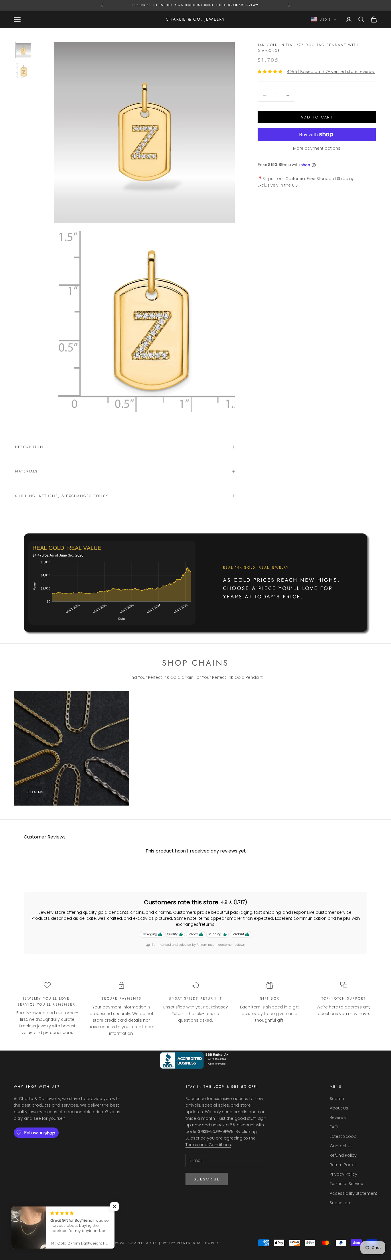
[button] (114, 1206)
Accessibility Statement (353, 1193)
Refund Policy (343, 1155)
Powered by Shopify (198, 1243)
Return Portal (343, 1165)
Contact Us (341, 1146)
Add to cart (317, 117)
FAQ (334, 1127)
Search (337, 1098)
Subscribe (207, 1179)
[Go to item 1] (23, 50)
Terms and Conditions (208, 1145)
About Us (339, 1108)
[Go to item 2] (23, 71)
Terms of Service (346, 1183)
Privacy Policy (343, 1174)
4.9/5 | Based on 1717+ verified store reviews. (331, 71)
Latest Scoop (343, 1136)
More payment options (316, 148)
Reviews (338, 1117)
